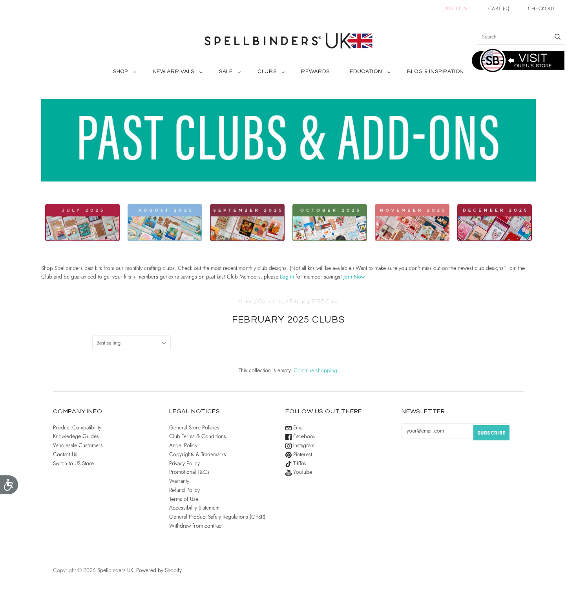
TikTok (299, 463)
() (499, 8)
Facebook (304, 436)
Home (245, 301)
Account (458, 8)
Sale (226, 71)
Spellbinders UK (115, 570)
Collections (271, 301)
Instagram (303, 445)
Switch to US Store (73, 463)
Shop (120, 71)
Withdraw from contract (196, 526)
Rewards (315, 71)
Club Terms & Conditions (197, 436)
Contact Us (65, 454)
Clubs (267, 71)
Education (366, 71)
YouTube (302, 472)
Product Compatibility (77, 427)
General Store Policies (194, 427)
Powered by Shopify (159, 570)
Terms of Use (183, 499)
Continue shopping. (316, 370)
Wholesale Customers (78, 445)
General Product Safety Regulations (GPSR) (217, 517)
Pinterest (302, 454)
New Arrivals (173, 71)
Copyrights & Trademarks (197, 454)
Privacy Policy (184, 463)
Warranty (179, 481)
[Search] (557, 37)
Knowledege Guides (76, 436)
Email (298, 427)
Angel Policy (183, 445)
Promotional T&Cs (189, 472)
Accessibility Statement (194, 508)
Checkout (541, 8)
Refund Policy (184, 490)
